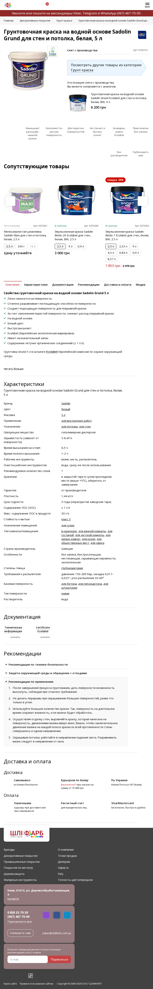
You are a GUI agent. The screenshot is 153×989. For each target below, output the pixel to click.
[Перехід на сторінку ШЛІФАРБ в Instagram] (14, 976)
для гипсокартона (90, 584)
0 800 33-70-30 (17, 912)
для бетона (69, 584)
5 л (63, 415)
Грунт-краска (82, 70)
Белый (65, 409)
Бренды (9, 849)
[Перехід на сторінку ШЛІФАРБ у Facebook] (6, 976)
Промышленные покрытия (22, 861)
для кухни (88, 539)
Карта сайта (10, 983)
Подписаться (59, 959)
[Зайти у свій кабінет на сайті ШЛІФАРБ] (35, 5)
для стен (85, 426)
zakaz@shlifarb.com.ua (56, 933)
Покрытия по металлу (18, 867)
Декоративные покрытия (21, 855)
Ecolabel (52, 351)
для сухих (67, 525)
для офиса (97, 543)
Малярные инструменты (20, 880)
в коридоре (69, 531)
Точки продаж (67, 855)
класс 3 (66, 519)
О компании (66, 849)
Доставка (13, 772)
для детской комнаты (89, 535)
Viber (77, 13)
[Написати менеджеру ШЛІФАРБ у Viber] (46, 915)
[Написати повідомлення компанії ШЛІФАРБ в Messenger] (56, 915)
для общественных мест (81, 541)
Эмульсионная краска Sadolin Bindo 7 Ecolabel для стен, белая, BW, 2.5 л (127, 235)
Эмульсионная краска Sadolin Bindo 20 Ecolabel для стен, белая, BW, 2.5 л (74, 235)
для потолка (69, 426)
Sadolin (65, 403)
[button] (142, 201)
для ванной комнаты (92, 531)
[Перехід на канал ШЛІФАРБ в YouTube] (22, 976)
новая (65, 593)
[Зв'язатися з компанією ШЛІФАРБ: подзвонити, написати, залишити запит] (18, 5)
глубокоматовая (72, 568)
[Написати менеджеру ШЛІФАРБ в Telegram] (67, 915)
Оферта (63, 867)
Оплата (11, 795)
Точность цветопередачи (75, 880)
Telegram (90, 13)
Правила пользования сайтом (36, 983)
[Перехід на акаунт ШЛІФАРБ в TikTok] (30, 976)
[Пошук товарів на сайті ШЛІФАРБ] (27, 5)
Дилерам (64, 861)
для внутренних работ (76, 420)
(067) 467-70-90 (128, 13)
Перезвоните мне (19, 921)
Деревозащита (14, 874)
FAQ (60, 874)
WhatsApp (108, 13)
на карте (13, 898)
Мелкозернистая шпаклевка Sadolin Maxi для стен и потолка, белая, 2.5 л (25, 235)
